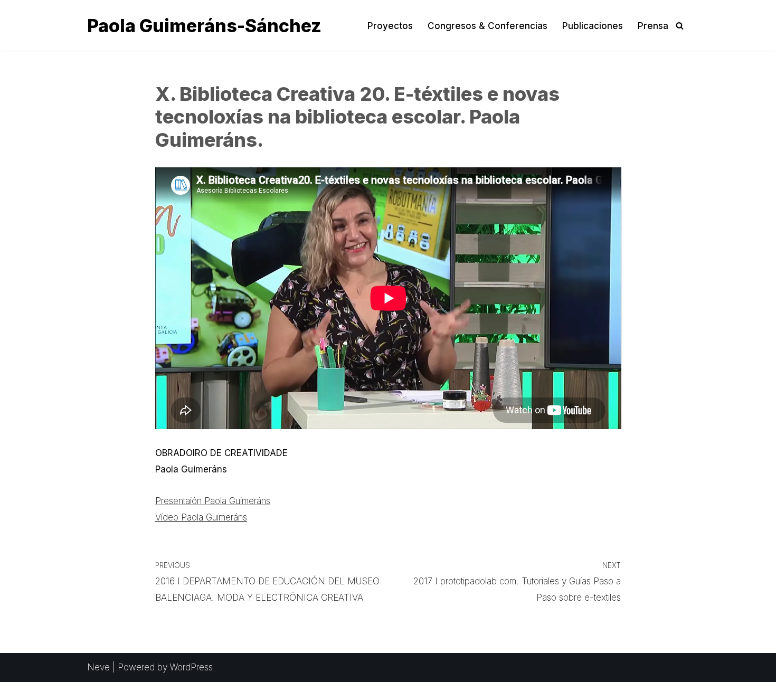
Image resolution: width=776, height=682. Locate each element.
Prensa (653, 26)
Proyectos (390, 26)
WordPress (191, 667)
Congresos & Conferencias (487, 26)
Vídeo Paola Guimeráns (201, 517)
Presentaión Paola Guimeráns (212, 501)
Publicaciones (592, 26)
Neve (98, 667)
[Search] (680, 26)
